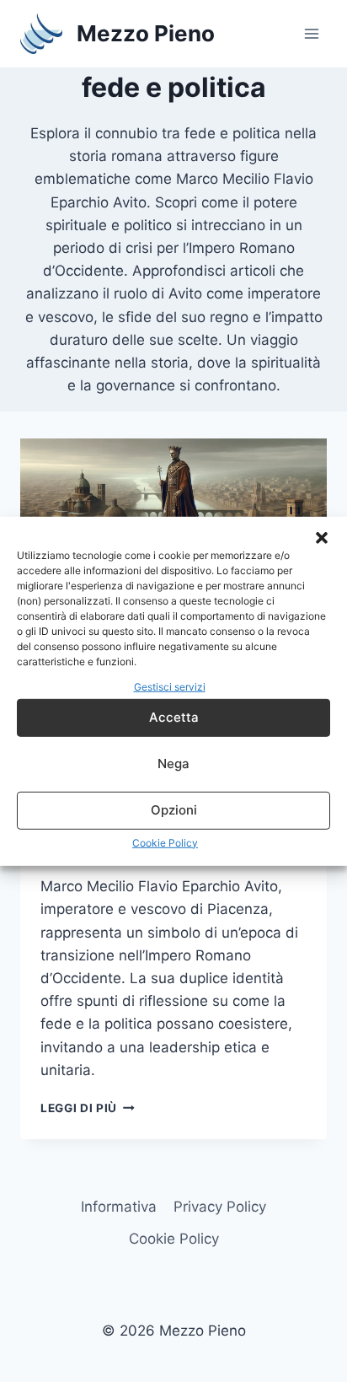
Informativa (119, 1206)
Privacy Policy (220, 1206)
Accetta (174, 717)
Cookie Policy (165, 842)
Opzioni (174, 810)
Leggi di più (87, 1108)
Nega (173, 764)
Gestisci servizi (170, 686)
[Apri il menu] (311, 33)
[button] (321, 537)
